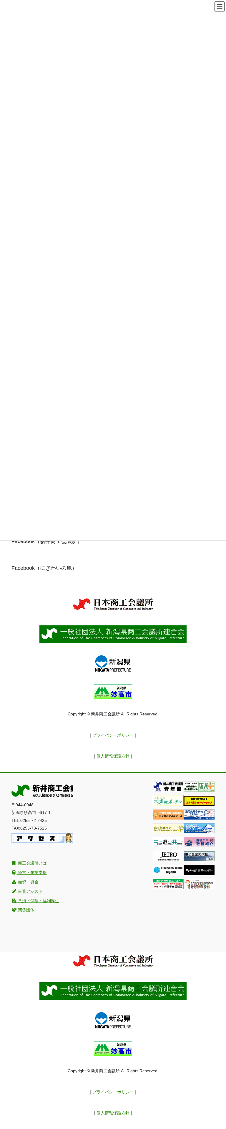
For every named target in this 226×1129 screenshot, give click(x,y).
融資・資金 (28, 882)
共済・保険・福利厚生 (38, 900)
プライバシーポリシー (113, 735)
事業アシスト (30, 891)
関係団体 (25, 909)
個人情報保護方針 (113, 756)
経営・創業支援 (32, 872)
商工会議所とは (32, 863)
